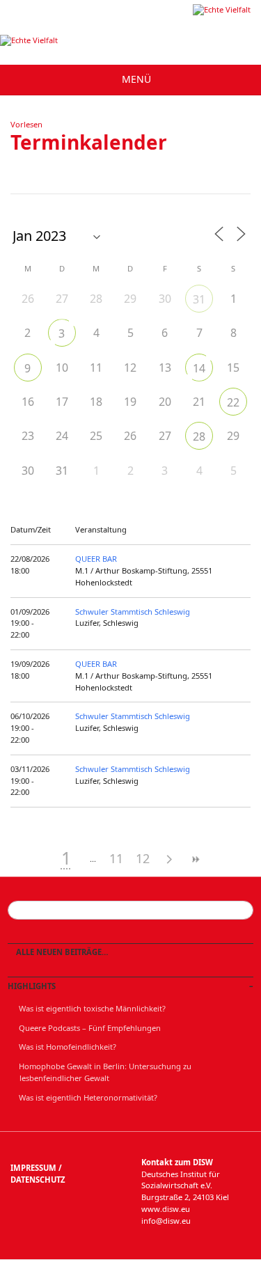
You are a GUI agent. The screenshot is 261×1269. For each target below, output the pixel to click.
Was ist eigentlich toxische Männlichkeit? (92, 1008)
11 (116, 858)
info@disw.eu (166, 1220)
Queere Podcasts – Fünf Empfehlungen (90, 1028)
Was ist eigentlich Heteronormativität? (88, 1097)
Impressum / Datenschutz (37, 1173)
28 (199, 436)
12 (143, 858)
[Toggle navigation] (130, 80)
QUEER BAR (96, 558)
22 (233, 402)
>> (195, 859)
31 (199, 299)
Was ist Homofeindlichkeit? (67, 1046)
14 (199, 368)
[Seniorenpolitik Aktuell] (222, 9)
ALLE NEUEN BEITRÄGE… (61, 952)
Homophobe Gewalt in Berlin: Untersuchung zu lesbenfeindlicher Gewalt (105, 1072)
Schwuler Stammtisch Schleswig (132, 611)
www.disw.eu (165, 1209)
